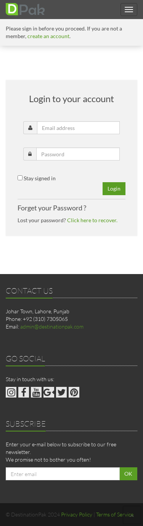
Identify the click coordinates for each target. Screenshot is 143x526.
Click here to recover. (92, 220)
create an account (48, 36)
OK (128, 473)
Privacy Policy (76, 514)
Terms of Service (114, 514)
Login (114, 188)
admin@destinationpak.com (52, 326)
